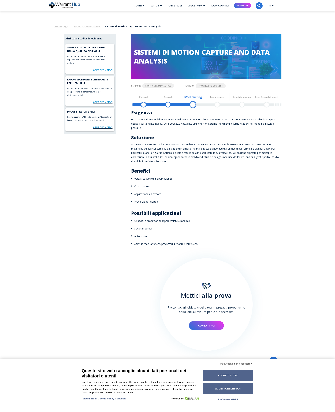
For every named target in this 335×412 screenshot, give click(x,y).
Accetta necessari (228, 388)
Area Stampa (195, 5)
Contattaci (206, 325)
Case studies (175, 5)
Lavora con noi (220, 5)
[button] (143, 5)
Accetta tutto (228, 375)
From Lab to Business (87, 26)
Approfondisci (103, 70)
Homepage (61, 26)
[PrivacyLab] (191, 398)
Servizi (138, 5)
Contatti (242, 5)
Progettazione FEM (81, 111)
